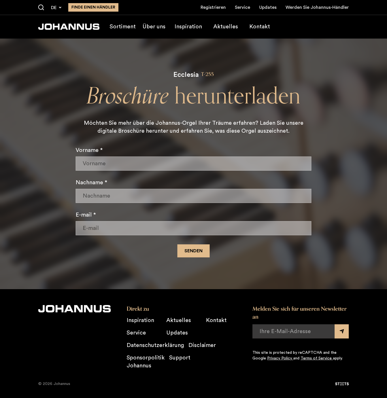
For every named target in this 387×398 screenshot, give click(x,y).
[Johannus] (68, 27)
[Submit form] (342, 331)
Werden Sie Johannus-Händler (317, 7)
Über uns (154, 26)
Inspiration (188, 26)
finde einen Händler (93, 7)
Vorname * (89, 150)
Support (179, 358)
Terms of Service (317, 358)
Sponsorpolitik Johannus (146, 362)
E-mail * (86, 215)
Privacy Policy (280, 358)
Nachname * (91, 182)
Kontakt (259, 26)
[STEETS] (342, 383)
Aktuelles (225, 26)
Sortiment (123, 26)
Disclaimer (202, 345)
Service (242, 7)
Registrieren (213, 7)
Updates (268, 7)
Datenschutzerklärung (155, 345)
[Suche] (41, 7)
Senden (193, 251)
